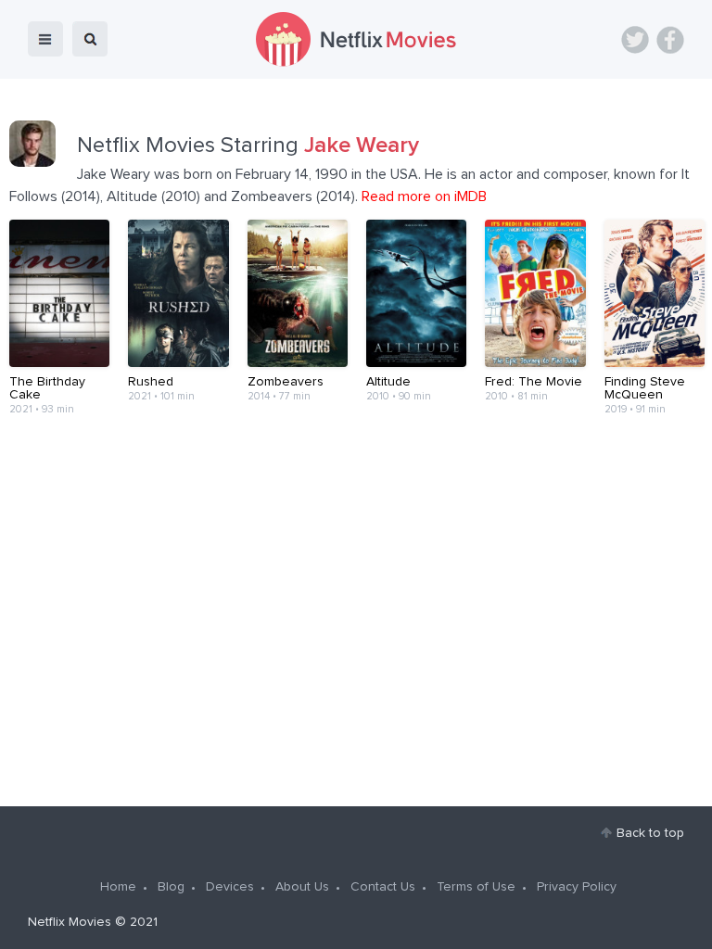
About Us (302, 886)
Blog (171, 886)
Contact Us (382, 886)
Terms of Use (476, 886)
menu (45, 39)
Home (118, 886)
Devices (230, 886)
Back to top (650, 833)
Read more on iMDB (424, 196)
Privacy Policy (577, 886)
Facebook (670, 40)
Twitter (635, 40)
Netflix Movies (69, 922)
